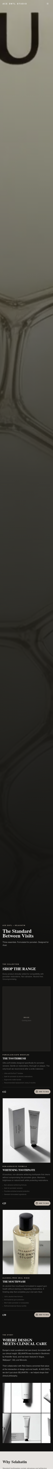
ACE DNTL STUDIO (15, 3)
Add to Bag (44, 1092)
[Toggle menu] (47, 4)
